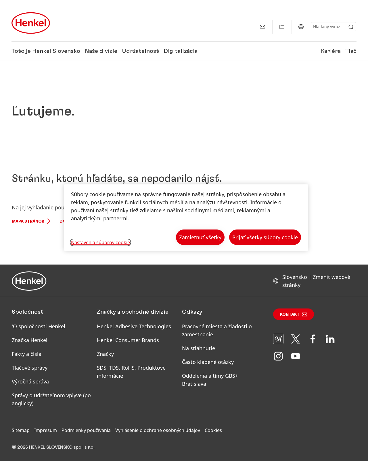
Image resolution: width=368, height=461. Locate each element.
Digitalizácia (181, 51)
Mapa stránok (28, 221)
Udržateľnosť (140, 51)
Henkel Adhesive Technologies (134, 326)
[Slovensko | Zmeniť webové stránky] (301, 27)
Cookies (213, 430)
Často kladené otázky (208, 361)
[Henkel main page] (31, 22)
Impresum (45, 430)
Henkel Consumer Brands (128, 340)
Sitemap (21, 430)
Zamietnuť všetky (200, 237)
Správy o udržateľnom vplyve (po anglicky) (51, 399)
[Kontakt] (262, 27)
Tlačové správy (29, 367)
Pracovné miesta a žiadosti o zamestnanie (217, 330)
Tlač (350, 51)
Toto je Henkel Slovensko (46, 51)
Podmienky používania (86, 430)
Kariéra (331, 51)
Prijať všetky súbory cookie (265, 237)
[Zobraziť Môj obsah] (282, 27)
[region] (186, 217)
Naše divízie (101, 51)
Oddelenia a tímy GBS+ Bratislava (210, 379)
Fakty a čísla (26, 353)
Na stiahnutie (198, 348)
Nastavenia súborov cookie (100, 242)
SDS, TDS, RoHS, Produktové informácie (131, 371)
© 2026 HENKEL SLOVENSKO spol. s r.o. (53, 447)
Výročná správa (30, 381)
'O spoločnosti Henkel (38, 326)
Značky (105, 353)
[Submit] (351, 27)
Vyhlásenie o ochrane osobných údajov (157, 430)
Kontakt (290, 315)
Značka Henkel (29, 340)
